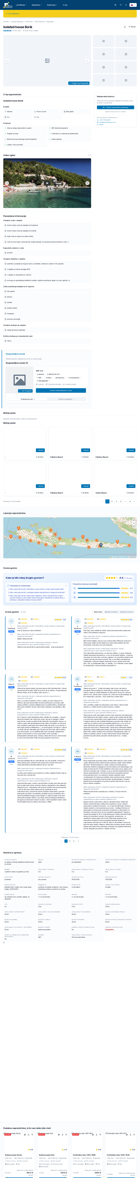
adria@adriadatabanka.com (107, 122)
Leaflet (114, 557)
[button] (101, 545)
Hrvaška (6, 21)
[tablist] (47, 399)
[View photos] (19, 380)
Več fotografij (27, 391)
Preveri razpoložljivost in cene (61, 390)
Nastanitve (36, 5)
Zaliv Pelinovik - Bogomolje (44, 21)
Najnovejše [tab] (98, 612)
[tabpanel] (70, 729)
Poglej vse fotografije (80, 83)
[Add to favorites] (32, 1134)
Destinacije (51, 5)
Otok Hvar (29, 21)
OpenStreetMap (124, 557)
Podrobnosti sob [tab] (27, 399)
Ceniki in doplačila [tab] (65, 399)
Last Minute (20, 5)
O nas (65, 5)
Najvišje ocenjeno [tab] (111, 612)
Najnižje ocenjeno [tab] (126, 612)
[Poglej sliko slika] (103, 41)
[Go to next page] (134, 501)
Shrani (133, 27)
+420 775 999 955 (104, 120)
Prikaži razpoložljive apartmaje (117, 107)
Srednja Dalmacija (17, 21)
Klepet (101, 124)
